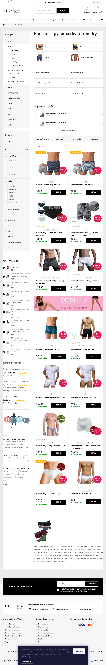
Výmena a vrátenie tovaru (46, 633)
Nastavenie (27, 661)
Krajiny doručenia (43, 636)
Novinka (12, 168)
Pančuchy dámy (13, 93)
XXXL (51, 181)
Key (10, 196)
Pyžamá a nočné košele (17, 74)
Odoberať (91, 584)
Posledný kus (13, 174)
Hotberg (12, 189)
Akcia (11, 164)
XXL (86, 181)
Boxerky (14, 58)
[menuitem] (9, 19)
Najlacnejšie (59, 139)
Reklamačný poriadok (96, 651)
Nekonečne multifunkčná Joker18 (16, 468)
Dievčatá (10, 87)
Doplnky (10, 109)
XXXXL (91, 346)
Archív (5, 485)
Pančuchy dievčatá (14, 98)
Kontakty (41, 642)
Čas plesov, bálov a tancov (14, 439)
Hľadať (63, 11)
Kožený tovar (12, 120)
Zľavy (9, 114)
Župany (12, 78)
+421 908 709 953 (62, 609)
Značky (10, 125)
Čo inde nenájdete (10, 639)
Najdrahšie (77, 139)
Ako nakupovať (7, 1)
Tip (10, 171)
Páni (9, 47)
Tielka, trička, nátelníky (17, 70)
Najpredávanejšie (42, 139)
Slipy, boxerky (14, 51)
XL (53, 229)
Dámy (9, 41)
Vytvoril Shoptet (98, 661)
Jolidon (11, 193)
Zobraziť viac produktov (67, 130)
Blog (6, 642)
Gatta (11, 186)
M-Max (11, 199)
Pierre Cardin (13, 203)
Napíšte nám (42, 639)
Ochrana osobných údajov (13, 633)
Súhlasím (79, 651)
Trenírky (14, 62)
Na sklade (13, 161)
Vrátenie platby (43, 630)
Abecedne (94, 139)
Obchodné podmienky (12, 630)
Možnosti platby (43, 627)
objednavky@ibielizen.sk (40, 609)
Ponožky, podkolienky (17, 81)
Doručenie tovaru (43, 624)
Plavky (10, 103)
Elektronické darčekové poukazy (16, 455)
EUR (97, 2)
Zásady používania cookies (13, 636)
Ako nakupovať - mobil (12, 627)
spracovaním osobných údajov (77, 591)
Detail (58, 192)
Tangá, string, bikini (18, 65)
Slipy (13, 54)
